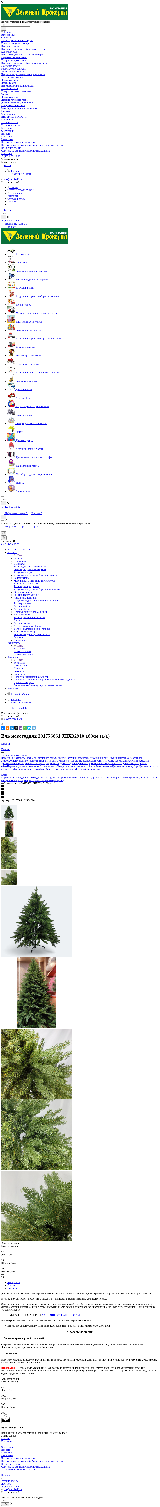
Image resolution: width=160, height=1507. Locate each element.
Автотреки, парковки (45, 763)
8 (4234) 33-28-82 (11, 156)
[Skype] (29, 728)
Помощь (5, 1475)
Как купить (20, 648)
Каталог (18, 558)
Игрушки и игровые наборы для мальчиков (115, 760)
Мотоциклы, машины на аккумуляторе (46, 760)
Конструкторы (17, 760)
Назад (20, 555)
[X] (16, 728)
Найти (5, 1504)
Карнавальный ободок (13, 777)
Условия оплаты (9, 1481)
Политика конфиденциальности (18, 1458)
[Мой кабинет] (2, 510)
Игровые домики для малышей (23, 766)
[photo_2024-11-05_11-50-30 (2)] (36, 1097)
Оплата (11, 1285)
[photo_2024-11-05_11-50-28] (36, 955)
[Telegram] (34, 728)
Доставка (12, 1288)
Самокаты (20, 757)
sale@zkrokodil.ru (13, 179)
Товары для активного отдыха (41, 757)
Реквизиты (7, 1455)
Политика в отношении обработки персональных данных (32, 1461)
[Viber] (20, 728)
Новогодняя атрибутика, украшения (83, 777)
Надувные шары (55, 777)
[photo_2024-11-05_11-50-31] (36, 1240)
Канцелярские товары (28, 769)
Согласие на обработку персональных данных (25, 1466)
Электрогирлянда (56, 780)
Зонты (92, 766)
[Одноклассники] (7, 728)
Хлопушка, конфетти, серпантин (29, 780)
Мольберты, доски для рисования (58, 769)
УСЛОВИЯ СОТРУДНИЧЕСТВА (61, 1315)
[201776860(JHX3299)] (36, 1027)
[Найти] (3, 29)
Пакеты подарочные (113, 777)
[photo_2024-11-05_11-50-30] (36, 1169)
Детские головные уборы (125, 766)
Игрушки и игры (99, 757)
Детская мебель (130, 763)
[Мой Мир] (12, 728)
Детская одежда (103, 766)
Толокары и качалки (111, 763)
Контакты (6, 1452)
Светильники (92, 769)
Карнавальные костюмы (79, 760)
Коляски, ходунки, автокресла (74, 757)
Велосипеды (8, 757)
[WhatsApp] (25, 728)
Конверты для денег (36, 777)
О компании (7, 1447)
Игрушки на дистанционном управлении (78, 763)
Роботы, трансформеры (21, 763)
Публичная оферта (11, 1464)
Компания (19, 662)
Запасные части (48, 766)
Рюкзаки (80, 769)
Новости (5, 1449)
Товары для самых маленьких (73, 766)
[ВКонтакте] (3, 728)
